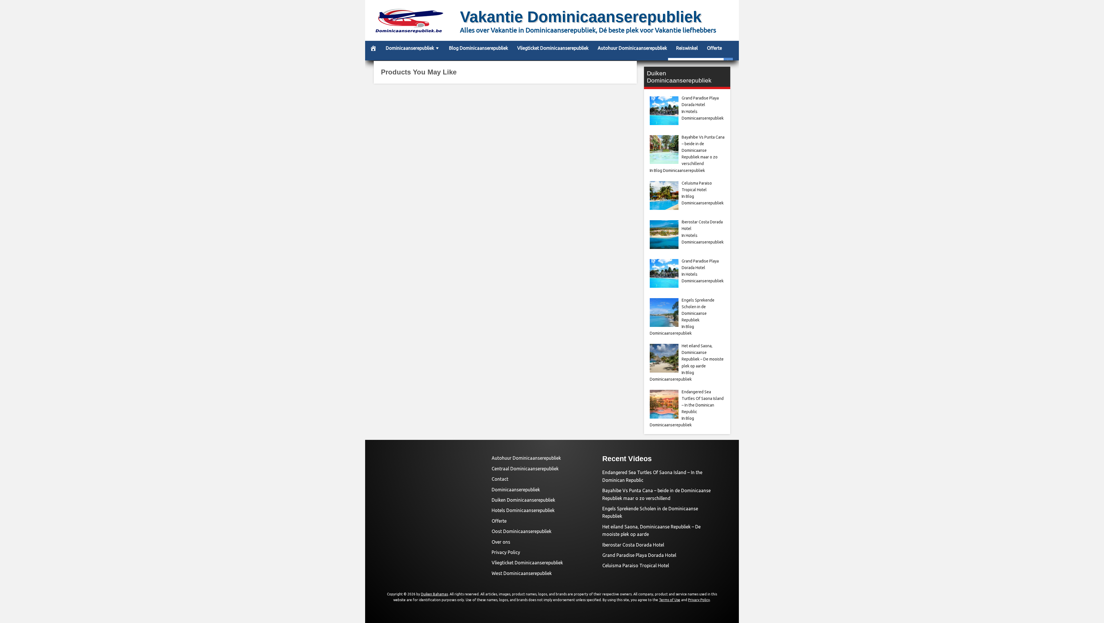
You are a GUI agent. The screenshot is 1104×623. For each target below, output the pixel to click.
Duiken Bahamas (434, 594)
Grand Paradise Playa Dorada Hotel (639, 555)
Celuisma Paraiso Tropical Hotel (635, 565)
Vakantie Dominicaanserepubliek (581, 16)
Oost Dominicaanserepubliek (521, 531)
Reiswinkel (687, 48)
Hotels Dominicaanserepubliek (523, 510)
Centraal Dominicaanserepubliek (525, 468)
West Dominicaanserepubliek (522, 573)
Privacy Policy (506, 552)
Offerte (714, 48)
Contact (500, 479)
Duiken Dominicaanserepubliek (523, 500)
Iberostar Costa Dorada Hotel (633, 544)
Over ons (501, 542)
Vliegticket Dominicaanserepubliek (553, 48)
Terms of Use (669, 600)
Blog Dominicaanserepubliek (478, 48)
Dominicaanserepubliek (410, 48)
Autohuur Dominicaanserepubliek (632, 48)
